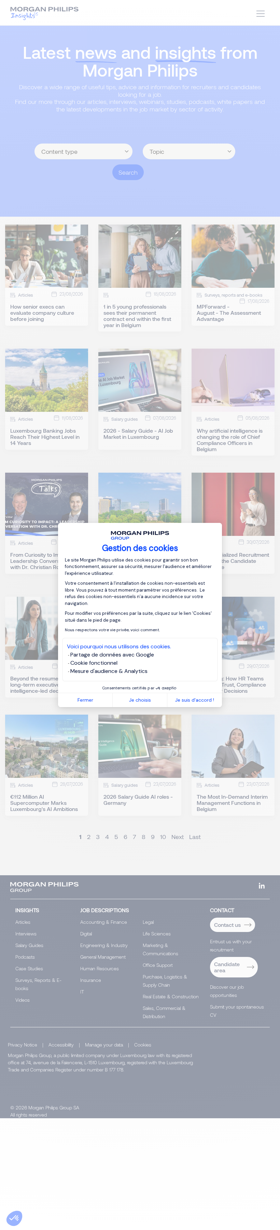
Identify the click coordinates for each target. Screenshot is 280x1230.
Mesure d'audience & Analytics (109, 671)
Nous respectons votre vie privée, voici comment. (112, 630)
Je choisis (140, 700)
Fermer (85, 700)
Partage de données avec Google (112, 654)
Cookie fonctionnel (93, 662)
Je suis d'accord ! (194, 700)
